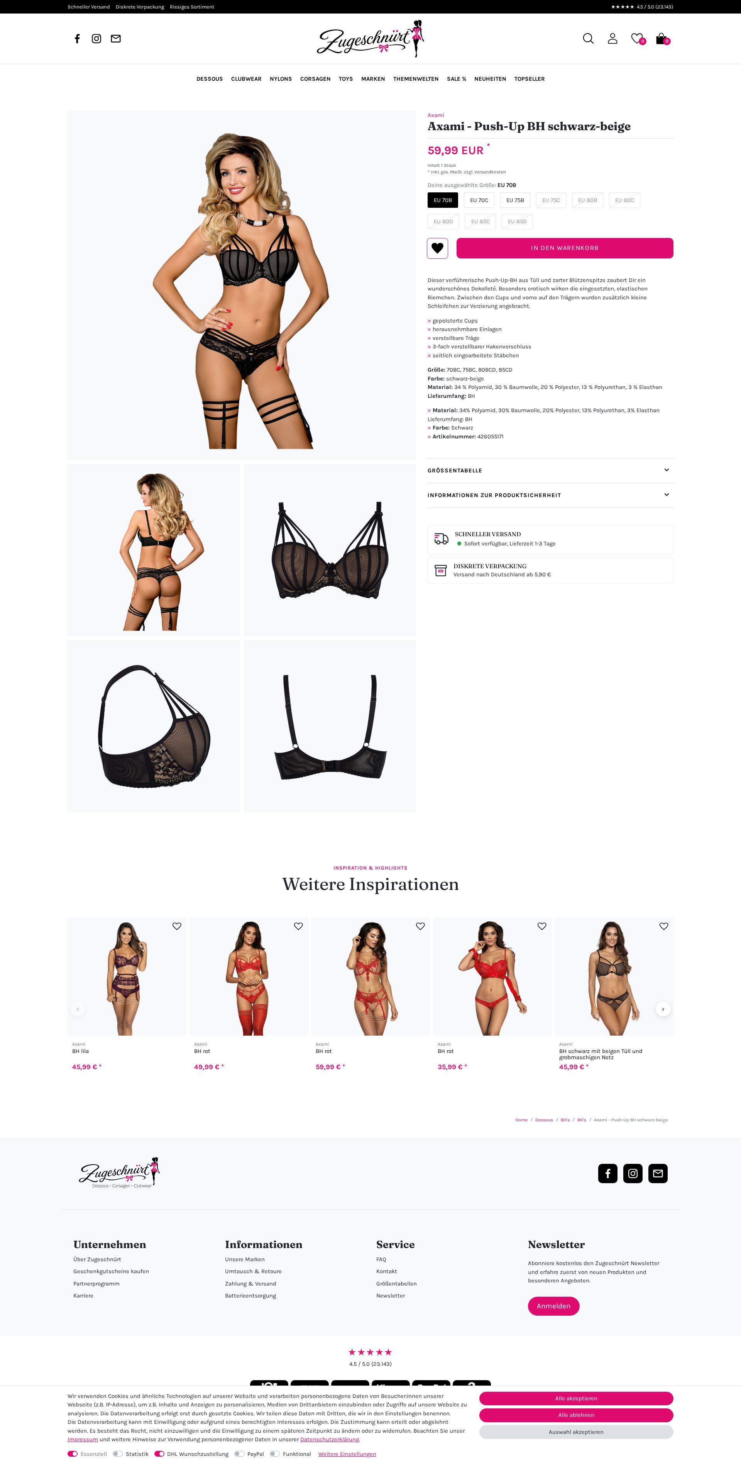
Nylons (281, 78)
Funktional (297, 1453)
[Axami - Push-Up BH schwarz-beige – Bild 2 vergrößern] (154, 550)
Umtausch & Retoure (253, 1271)
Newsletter (390, 1295)
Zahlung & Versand (250, 1283)
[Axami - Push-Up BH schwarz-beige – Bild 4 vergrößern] (154, 726)
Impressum (83, 1439)
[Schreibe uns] (115, 38)
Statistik (137, 1453)
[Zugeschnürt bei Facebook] (77, 38)
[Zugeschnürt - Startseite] (370, 38)
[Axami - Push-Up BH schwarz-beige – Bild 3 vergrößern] (330, 550)
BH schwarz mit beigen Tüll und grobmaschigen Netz (601, 1054)
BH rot (202, 1051)
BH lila (80, 1051)
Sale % (456, 78)
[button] (612, 38)
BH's (565, 1120)
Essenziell (94, 1453)
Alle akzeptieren (576, 1398)
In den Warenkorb (565, 247)
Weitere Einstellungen (347, 1453)
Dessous (209, 78)
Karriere (83, 1295)
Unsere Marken (245, 1259)
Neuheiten (490, 78)
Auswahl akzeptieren (576, 1431)
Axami (436, 115)
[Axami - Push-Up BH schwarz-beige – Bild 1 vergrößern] (242, 285)
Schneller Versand (488, 534)
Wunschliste (437, 248)
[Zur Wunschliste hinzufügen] (177, 926)
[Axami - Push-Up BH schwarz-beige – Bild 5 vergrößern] (330, 726)
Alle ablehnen (576, 1414)
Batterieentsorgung (250, 1295)
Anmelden (553, 1306)
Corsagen (315, 78)
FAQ (381, 1259)
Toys (346, 78)
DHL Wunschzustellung (197, 1453)
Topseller (529, 78)
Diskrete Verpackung (489, 566)
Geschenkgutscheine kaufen (111, 1271)
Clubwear (246, 78)
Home (521, 1120)
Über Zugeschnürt (97, 1259)
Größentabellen (396, 1283)
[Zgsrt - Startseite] (121, 1173)
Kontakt (386, 1271)
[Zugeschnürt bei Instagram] (96, 38)
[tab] (550, 470)
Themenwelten (416, 78)
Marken (373, 78)
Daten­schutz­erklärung (329, 1439)
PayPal (255, 1453)
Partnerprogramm (96, 1283)
